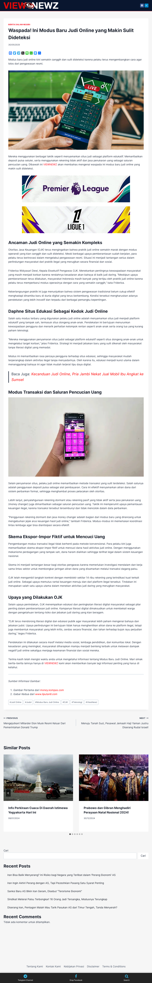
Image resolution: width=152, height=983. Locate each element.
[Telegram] (146, 5)
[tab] (70, 834)
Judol (28, 702)
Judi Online (15, 702)
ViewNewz (91, 702)
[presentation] (38, 777)
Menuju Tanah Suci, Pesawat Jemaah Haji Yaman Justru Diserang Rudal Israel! (114, 723)
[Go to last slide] (8, 793)
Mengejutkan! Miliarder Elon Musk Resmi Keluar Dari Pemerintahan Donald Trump (34, 723)
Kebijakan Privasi (74, 966)
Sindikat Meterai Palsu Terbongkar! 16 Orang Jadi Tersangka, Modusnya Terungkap (57, 899)
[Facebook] (142, 5)
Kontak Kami (53, 966)
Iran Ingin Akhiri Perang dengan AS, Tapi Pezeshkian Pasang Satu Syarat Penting (55, 883)
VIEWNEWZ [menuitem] (50, 164)
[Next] (143, 793)
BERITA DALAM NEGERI (19, 24)
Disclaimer (93, 966)
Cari (6, 850)
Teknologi (77, 702)
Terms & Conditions (114, 966)
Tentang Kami (34, 966)
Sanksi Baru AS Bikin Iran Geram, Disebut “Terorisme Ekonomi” (44, 891)
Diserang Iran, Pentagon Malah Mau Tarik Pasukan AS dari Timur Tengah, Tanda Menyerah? (62, 907)
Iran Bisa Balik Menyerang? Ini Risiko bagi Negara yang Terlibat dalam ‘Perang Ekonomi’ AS (61, 874)
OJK (65, 702)
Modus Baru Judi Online (47, 702)
